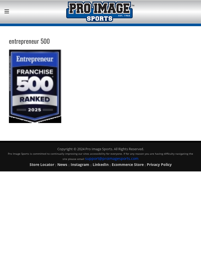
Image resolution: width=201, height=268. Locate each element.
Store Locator (42, 164)
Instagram (80, 164)
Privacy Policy (159, 164)
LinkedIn (101, 164)
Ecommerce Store (128, 164)
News (62, 164)
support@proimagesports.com (111, 158)
